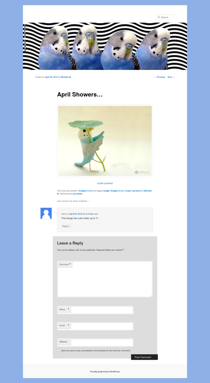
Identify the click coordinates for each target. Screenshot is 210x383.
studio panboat (105, 183)
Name (64, 309)
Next (171, 76)
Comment (65, 264)
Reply (66, 225)
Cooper (128, 190)
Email (64, 325)
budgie (107, 190)
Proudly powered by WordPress (105, 371)
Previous (159, 76)
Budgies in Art (85, 190)
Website (63, 341)
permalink (77, 193)
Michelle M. (66, 76)
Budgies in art (117, 190)
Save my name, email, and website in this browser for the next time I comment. (96, 350)
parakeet (137, 190)
